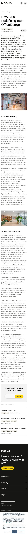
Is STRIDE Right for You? (8, 410)
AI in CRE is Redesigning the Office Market (13, 428)
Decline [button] (21, 532)
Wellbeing (13, 421)
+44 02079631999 (6, 505)
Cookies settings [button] (7, 532)
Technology (9, 431)
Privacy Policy (9, 522)
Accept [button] (14, 532)
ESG (8, 413)
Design (3, 413)
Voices (8, 421)
